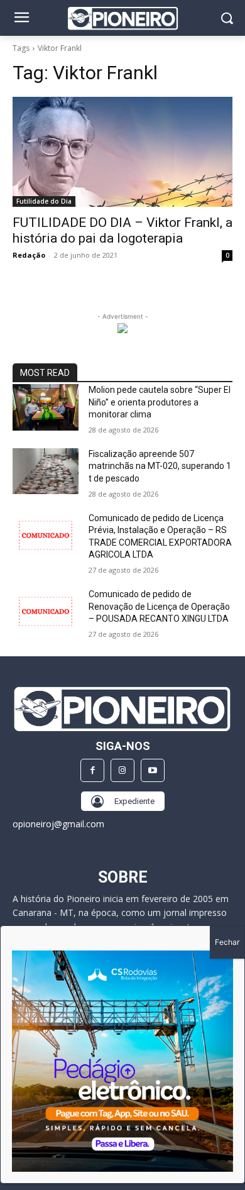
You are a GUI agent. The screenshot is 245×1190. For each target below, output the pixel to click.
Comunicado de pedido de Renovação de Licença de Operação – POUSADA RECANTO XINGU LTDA (159, 606)
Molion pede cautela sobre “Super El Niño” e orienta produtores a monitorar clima (160, 402)
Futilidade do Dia (44, 201)
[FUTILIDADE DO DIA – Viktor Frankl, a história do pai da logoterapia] (122, 152)
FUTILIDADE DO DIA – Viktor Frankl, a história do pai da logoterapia (122, 230)
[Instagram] (122, 771)
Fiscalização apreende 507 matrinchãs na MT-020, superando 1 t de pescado (160, 466)
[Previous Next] (122, 1061)
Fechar (227, 942)
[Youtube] (153, 771)
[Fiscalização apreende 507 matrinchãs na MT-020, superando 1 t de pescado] (46, 471)
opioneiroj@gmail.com (58, 824)
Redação (29, 255)
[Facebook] (92, 771)
